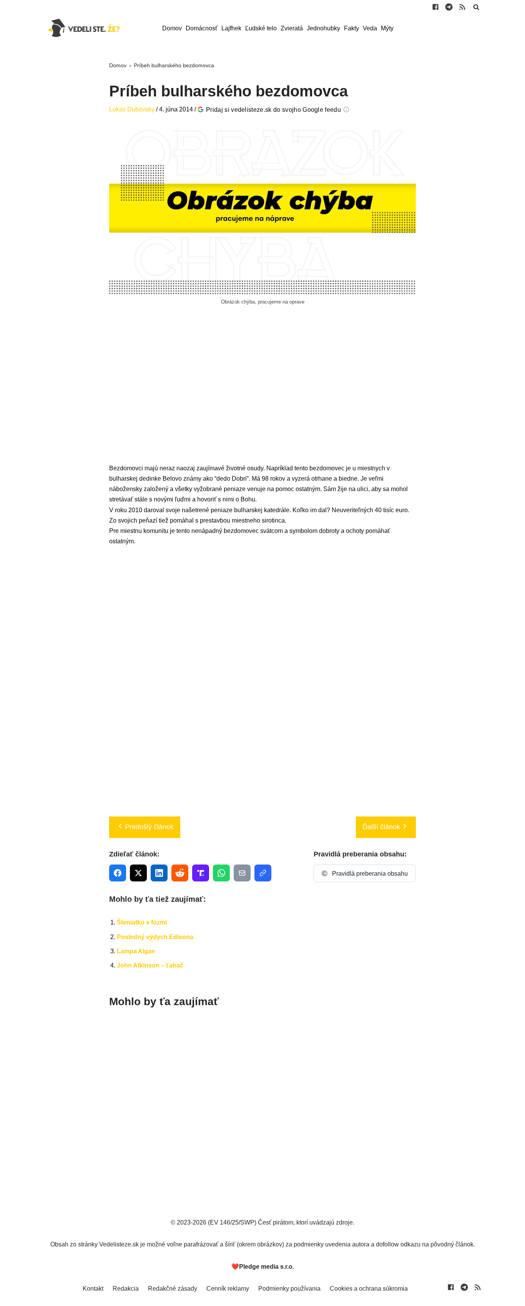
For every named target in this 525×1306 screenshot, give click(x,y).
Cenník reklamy (227, 1288)
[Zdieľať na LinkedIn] (159, 873)
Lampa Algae (136, 951)
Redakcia (126, 1288)
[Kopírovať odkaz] (262, 873)
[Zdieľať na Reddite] (179, 873)
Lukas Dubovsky (132, 109)
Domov (172, 28)
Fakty (351, 28)
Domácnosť (202, 28)
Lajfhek (231, 28)
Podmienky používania (289, 1288)
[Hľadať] (476, 6)
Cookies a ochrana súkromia (369, 1288)
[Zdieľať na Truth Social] (200, 873)
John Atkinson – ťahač (150, 965)
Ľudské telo (261, 28)
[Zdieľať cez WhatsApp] (221, 873)
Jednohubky (323, 28)
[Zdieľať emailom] (242, 873)
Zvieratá (292, 28)
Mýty (387, 28)
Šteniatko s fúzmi (142, 922)
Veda (370, 28)
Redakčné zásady (172, 1288)
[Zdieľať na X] (138, 873)
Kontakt (93, 1288)
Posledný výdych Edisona (155, 937)
